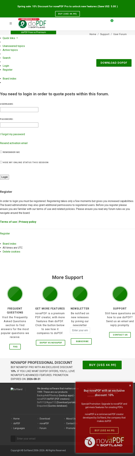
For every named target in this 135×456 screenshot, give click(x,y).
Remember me (11, 152)
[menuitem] (14, 46)
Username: (7, 104)
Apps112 (51, 402)
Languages (19, 428)
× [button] (130, 385)
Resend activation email (13, 143)
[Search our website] (123, 22)
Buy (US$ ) (67, 14)
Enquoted (42, 405)
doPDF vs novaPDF (51, 343)
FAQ (15, 347)
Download (45, 418)
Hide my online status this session (25, 162)
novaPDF (41, 399)
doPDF (16, 423)
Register (5, 233)
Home (16, 418)
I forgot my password (12, 134)
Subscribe (82, 341)
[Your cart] (110, 22)
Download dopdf (114, 62)
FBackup (53, 395)
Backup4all (42, 395)
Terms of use (8, 221)
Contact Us (120, 335)
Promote (70, 428)
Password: (7, 119)
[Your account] (117, 23)
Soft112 (41, 402)
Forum (43, 428)
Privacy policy (27, 221)
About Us (71, 418)
